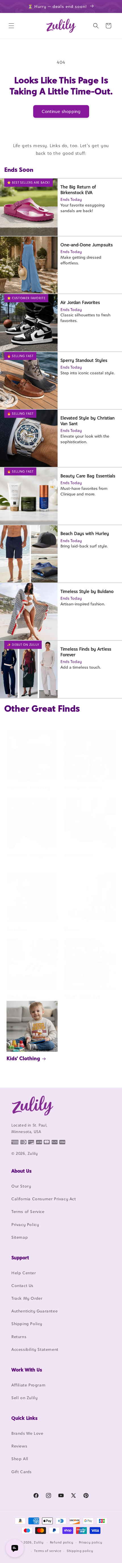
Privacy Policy (25, 1224)
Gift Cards (21, 1471)
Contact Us (22, 1285)
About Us (21, 1171)
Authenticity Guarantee (34, 1310)
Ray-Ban (17, 929)
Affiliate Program (28, 1384)
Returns (18, 1336)
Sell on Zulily (24, 1397)
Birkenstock (78, 855)
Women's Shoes (83, 788)
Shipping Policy (26, 1323)
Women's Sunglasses (32, 855)
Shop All (19, 1458)
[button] (11, 25)
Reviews (19, 1446)
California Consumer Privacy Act (43, 1198)
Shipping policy (80, 1551)
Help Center (23, 1272)
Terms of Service (28, 1211)
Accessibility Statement (34, 1349)
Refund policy (61, 1542)
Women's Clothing (29, 788)
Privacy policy (90, 1542)
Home (71, 929)
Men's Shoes (22, 996)
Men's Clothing (82, 996)
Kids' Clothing (23, 1058)
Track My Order (26, 1298)
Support (20, 1257)
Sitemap (19, 1237)
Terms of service (47, 1551)
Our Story (21, 1186)
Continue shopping (61, 111)
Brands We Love (27, 1433)
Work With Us (26, 1370)
